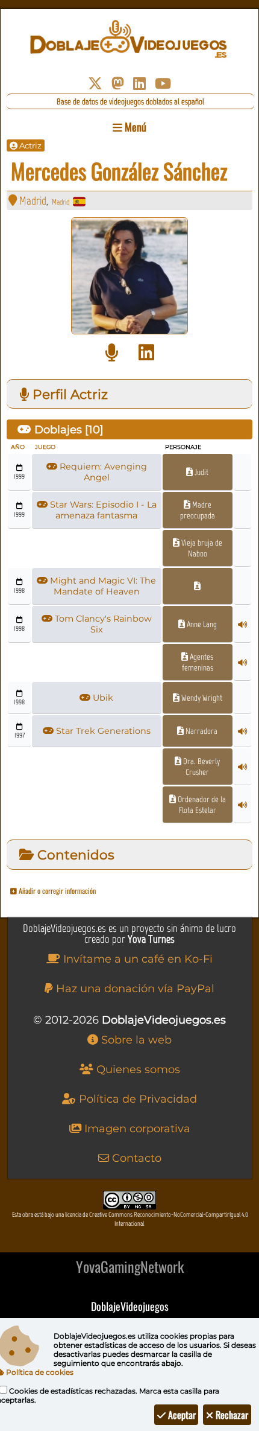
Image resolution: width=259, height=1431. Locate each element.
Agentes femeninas (197, 662)
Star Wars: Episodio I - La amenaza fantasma (102, 510)
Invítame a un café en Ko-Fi (136, 959)
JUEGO (45, 447)
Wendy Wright (200, 697)
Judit (200, 472)
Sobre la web (135, 1040)
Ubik (101, 697)
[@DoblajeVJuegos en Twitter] (95, 83)
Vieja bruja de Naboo (200, 548)
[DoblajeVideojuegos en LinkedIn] (139, 83)
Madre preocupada (197, 510)
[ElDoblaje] (112, 353)
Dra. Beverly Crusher (200, 766)
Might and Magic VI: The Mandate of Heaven (102, 586)
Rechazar (230, 1414)
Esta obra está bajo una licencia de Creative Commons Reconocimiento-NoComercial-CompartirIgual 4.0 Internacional (130, 1219)
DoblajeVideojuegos (130, 1306)
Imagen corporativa (135, 1128)
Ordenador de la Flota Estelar (201, 804)
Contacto (135, 1158)
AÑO (18, 447)
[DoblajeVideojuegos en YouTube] (163, 83)
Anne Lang (201, 624)
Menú (134, 127)
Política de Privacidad (136, 1099)
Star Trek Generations (102, 730)
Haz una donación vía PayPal (133, 988)
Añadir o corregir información (56, 890)
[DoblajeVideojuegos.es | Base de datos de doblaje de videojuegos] (130, 39)
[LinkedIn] (146, 353)
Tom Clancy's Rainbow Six (102, 624)
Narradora (200, 730)
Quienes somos (136, 1069)
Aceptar (181, 1414)
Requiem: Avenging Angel (102, 472)
